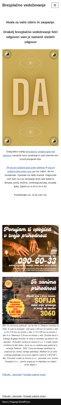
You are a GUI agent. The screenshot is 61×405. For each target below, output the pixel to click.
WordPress (24, 401)
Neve (5, 401)
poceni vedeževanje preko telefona (27, 167)
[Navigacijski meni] (55, 5)
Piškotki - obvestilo (12, 374)
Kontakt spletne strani (34, 374)
